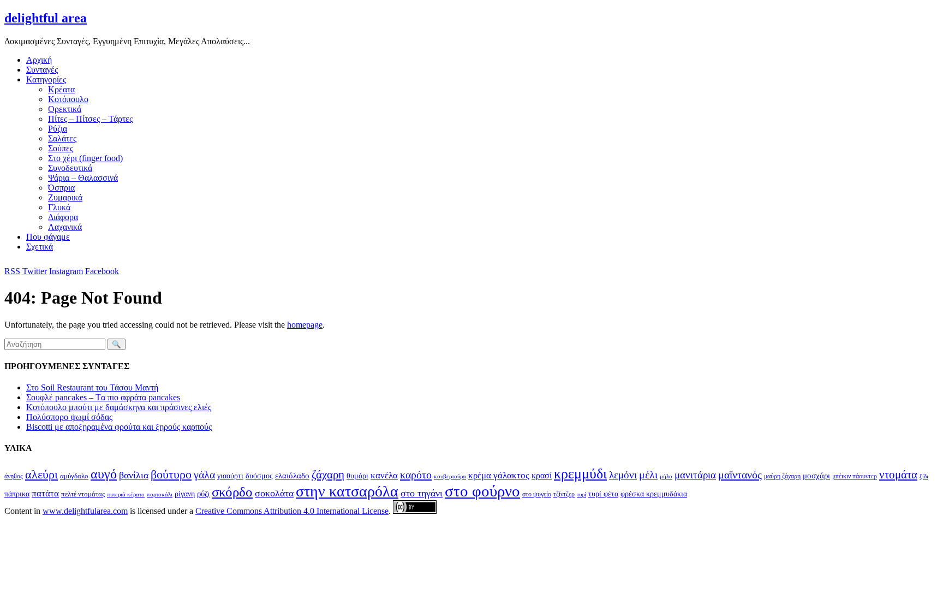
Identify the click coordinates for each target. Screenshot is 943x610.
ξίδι (924, 476)
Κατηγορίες (46, 79)
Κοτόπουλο (68, 99)
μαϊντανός (740, 475)
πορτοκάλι (159, 494)
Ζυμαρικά (65, 197)
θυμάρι (357, 476)
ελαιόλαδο (292, 475)
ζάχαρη (328, 474)
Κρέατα (61, 89)
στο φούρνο (482, 491)
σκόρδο (232, 491)
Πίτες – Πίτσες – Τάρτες (90, 118)
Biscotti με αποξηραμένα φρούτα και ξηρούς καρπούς (119, 426)
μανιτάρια (695, 475)
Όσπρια (61, 187)
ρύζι (203, 493)
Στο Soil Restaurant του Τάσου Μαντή (92, 387)
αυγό (104, 474)
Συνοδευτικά (70, 168)
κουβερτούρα (450, 476)
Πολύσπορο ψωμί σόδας (69, 417)
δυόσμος (259, 475)
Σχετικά (39, 246)
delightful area (45, 18)
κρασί (542, 475)
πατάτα (45, 493)
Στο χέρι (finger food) (85, 158)
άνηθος (13, 476)
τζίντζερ (564, 494)
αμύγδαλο (74, 476)
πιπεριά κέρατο (126, 494)
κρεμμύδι (580, 473)
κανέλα (384, 475)
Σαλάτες (62, 138)
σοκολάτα (274, 493)
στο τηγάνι (422, 493)
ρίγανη (185, 494)
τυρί (581, 494)
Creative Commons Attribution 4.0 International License (292, 511)
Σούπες (60, 148)
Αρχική (39, 59)
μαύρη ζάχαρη (782, 476)
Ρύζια (57, 128)
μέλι (648, 475)
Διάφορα (63, 217)
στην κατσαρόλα (347, 491)
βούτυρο (171, 474)
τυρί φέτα (603, 493)
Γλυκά (59, 207)
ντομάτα (898, 474)
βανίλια (133, 475)
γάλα (204, 475)
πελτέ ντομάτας (83, 494)
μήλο (666, 476)
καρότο (416, 475)
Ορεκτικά (64, 109)
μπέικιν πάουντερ (854, 476)
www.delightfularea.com (85, 511)
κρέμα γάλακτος (498, 475)
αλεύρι (41, 474)
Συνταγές (42, 69)
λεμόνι (623, 475)
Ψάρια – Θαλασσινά (83, 177)
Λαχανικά (65, 227)
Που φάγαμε (48, 236)
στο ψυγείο (536, 494)
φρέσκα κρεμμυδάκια (653, 494)
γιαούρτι (230, 475)
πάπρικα (16, 494)
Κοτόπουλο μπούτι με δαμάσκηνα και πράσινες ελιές (118, 407)
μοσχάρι (816, 475)
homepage (305, 324)
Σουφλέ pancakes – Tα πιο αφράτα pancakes (103, 397)
